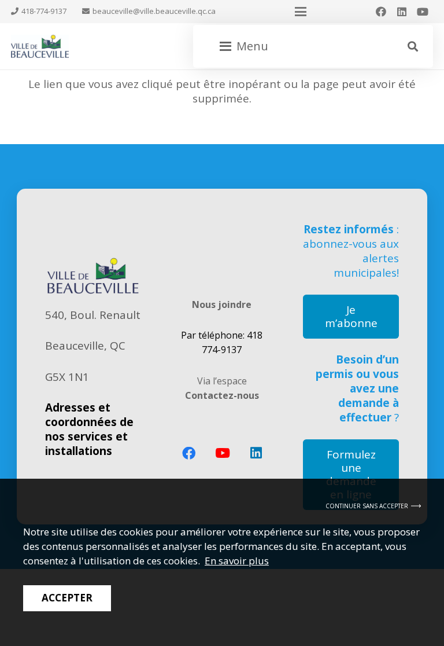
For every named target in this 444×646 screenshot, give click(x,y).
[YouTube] (422, 11)
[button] (300, 11)
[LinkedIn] (401, 11)
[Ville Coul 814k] (40, 46)
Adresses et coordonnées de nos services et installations (89, 429)
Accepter (67, 597)
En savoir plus (237, 560)
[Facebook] (381, 11)
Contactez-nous (222, 395)
